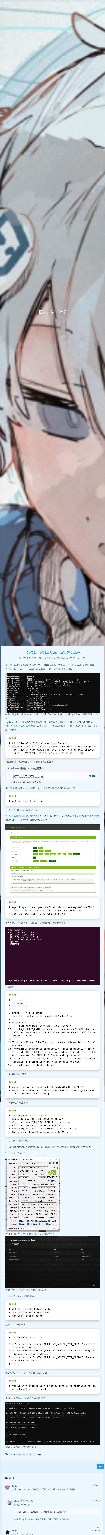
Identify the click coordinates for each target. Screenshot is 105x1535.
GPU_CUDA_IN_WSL (15, 726)
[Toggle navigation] (100, 4)
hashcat (22, 1397)
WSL (59, 658)
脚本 (63, 658)
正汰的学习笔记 (52, 4)
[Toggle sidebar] (4, 4)
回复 (96, 1492)
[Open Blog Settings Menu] (98, 1527)
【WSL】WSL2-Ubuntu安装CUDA (52, 652)
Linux (44, 658)
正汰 (16, 1500)
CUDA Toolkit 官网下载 (16, 816)
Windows (51, 658)
